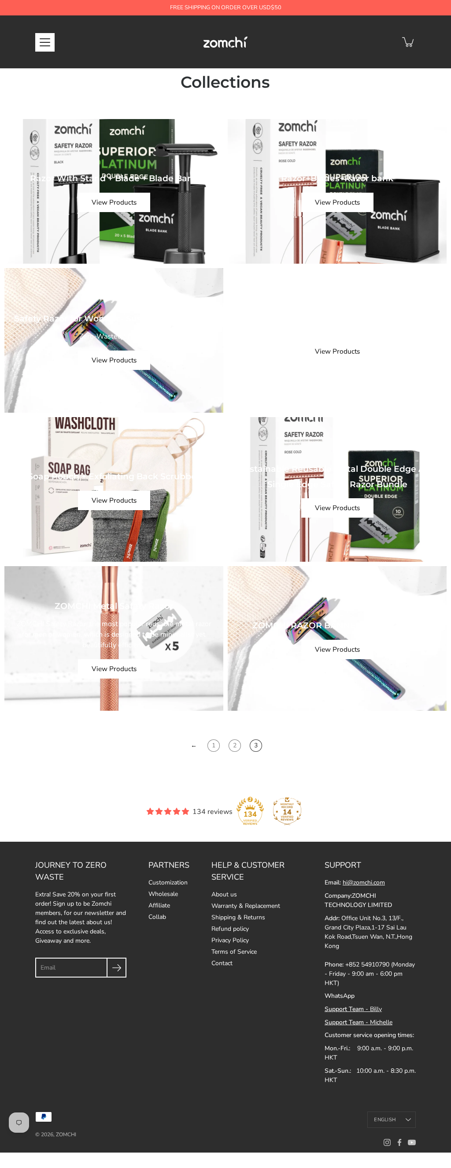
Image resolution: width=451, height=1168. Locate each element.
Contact (222, 963)
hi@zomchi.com (364, 882)
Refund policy (230, 929)
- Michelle (358, 1022)
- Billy (353, 1009)
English (385, 1119)
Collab (157, 917)
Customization (168, 882)
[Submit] (116, 968)
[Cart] (409, 42)
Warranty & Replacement (245, 906)
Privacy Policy (230, 940)
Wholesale (163, 894)
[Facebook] (399, 1142)
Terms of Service (234, 952)
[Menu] (45, 42)
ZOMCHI (66, 1134)
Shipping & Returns (238, 917)
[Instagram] (387, 1142)
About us (224, 894)
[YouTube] (412, 1142)
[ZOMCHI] (225, 42)
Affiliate (159, 905)
